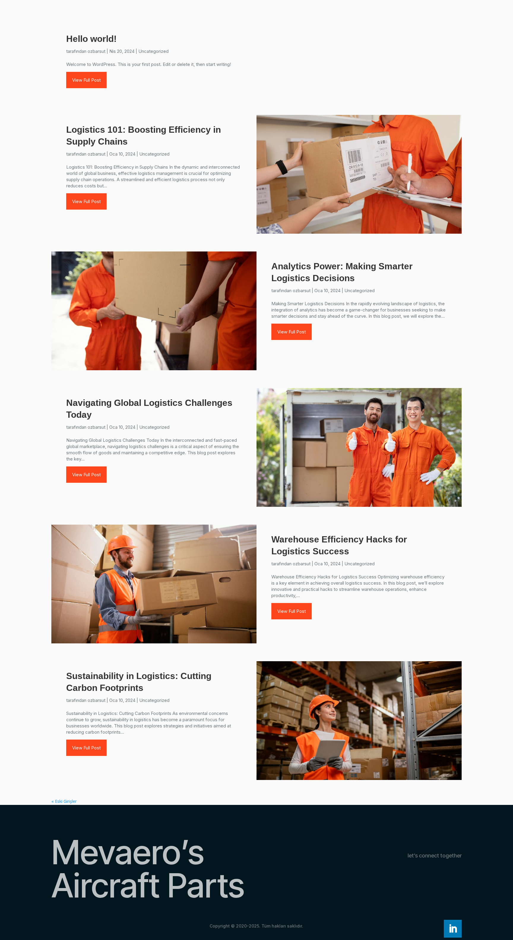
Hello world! (91, 39)
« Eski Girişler (64, 801)
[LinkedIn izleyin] (453, 929)
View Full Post (86, 80)
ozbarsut (96, 51)
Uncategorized (153, 51)
